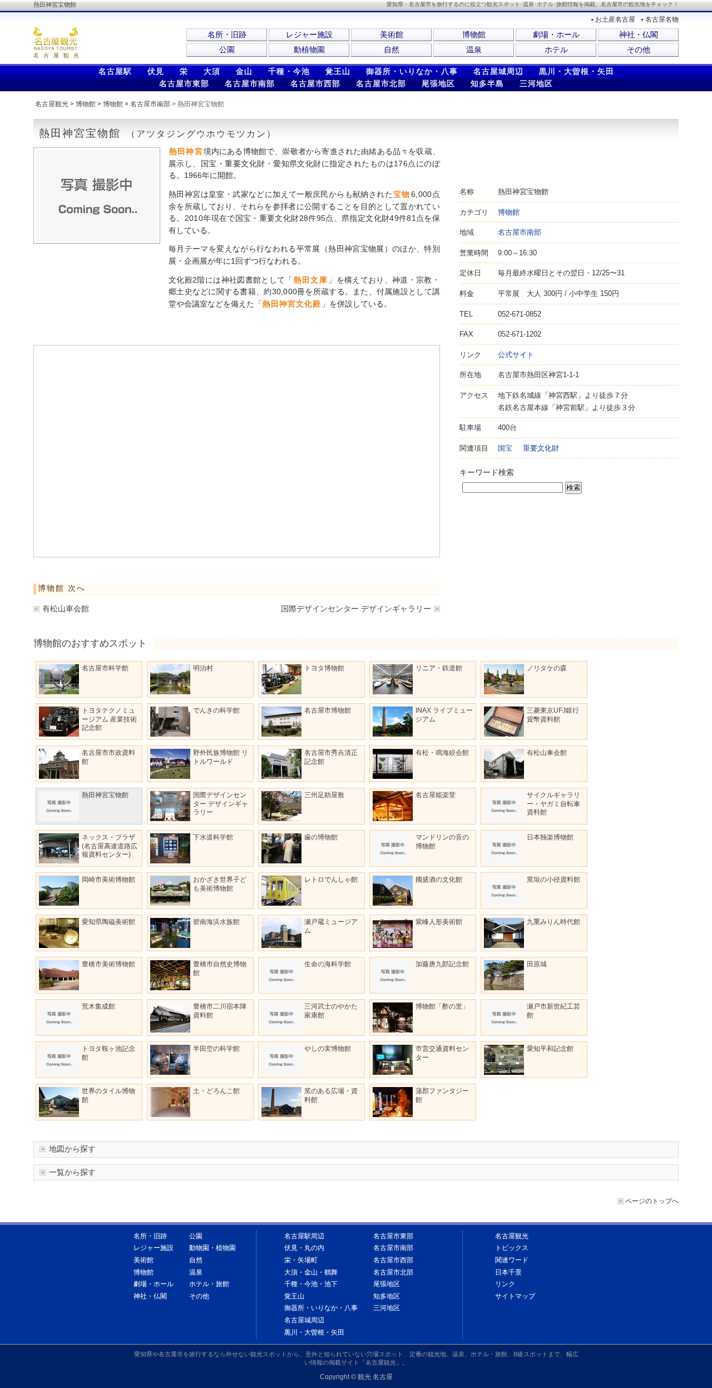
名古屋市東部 (184, 83)
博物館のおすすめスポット (90, 643)
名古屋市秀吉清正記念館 (331, 757)
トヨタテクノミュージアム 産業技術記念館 (109, 719)
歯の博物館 (321, 837)
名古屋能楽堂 (436, 795)
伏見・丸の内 (304, 1248)
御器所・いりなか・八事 (412, 71)
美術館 (391, 34)
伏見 (155, 71)
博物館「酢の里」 (442, 1006)
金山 (244, 71)
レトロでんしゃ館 (331, 879)
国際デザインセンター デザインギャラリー (356, 608)
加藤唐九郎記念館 (442, 964)
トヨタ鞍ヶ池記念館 (108, 1053)
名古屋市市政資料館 (108, 757)
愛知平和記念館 (550, 1049)
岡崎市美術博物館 (108, 879)
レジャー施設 (309, 34)
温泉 (474, 49)
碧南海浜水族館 (216, 922)
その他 (638, 49)
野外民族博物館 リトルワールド (220, 757)
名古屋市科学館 (105, 668)
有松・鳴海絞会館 (442, 753)
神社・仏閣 (638, 34)
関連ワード (511, 1260)
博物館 (474, 34)
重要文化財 (541, 448)
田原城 (537, 964)
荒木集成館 (98, 1006)
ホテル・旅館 (209, 1284)
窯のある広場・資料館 (331, 1095)
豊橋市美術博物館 (108, 964)
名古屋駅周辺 (304, 1236)
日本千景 (508, 1272)
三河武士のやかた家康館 (331, 1010)
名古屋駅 (115, 71)
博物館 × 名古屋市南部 (136, 104)
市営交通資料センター (442, 1053)
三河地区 (536, 83)
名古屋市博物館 (327, 710)
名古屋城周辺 (498, 71)
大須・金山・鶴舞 (311, 1272)
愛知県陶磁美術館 (108, 922)
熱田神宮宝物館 (105, 795)
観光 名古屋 (375, 1377)
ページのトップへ (652, 1201)
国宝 (505, 448)
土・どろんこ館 (216, 1091)
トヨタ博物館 (324, 668)
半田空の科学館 (216, 1049)
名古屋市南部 (250, 83)
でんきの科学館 (216, 710)
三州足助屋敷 (324, 795)
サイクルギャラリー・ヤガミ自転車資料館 (553, 803)
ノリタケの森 (547, 668)
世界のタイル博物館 (108, 1095)
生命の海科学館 (327, 964)
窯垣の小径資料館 (553, 879)
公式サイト (516, 354)
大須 (212, 71)
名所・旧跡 (226, 34)
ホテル (556, 49)
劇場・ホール (556, 34)
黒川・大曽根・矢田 (576, 71)
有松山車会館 (65, 608)
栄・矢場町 (301, 1260)
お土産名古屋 (615, 19)
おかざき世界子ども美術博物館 (219, 884)
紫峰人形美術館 (439, 922)
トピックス (511, 1248)
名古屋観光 (51, 104)
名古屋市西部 (315, 83)
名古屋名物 (662, 19)
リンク (505, 1284)
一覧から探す (72, 1172)
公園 (227, 49)
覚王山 (337, 71)
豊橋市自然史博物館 (219, 968)
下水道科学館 (213, 837)
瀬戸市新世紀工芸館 (553, 1010)
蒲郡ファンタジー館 (442, 1095)
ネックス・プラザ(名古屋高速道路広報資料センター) (109, 845)
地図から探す (72, 1148)
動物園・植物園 (212, 1248)
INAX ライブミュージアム (444, 715)
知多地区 (386, 1296)
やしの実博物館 (327, 1049)
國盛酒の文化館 (439, 879)
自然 (391, 49)
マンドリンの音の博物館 (442, 841)
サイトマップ (515, 1296)
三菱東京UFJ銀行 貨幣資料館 (553, 715)
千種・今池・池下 (311, 1284)
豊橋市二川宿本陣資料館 (219, 1010)
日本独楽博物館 (550, 837)
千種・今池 (289, 71)
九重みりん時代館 (553, 922)
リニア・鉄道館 (439, 668)
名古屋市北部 (381, 83)
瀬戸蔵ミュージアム (331, 926)
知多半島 (487, 83)
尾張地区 (438, 83)
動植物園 (309, 49)
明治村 (203, 668)
